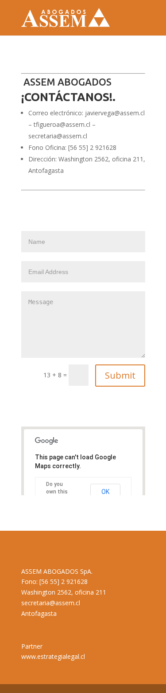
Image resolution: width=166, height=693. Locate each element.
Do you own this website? (57, 491)
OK (105, 491)
